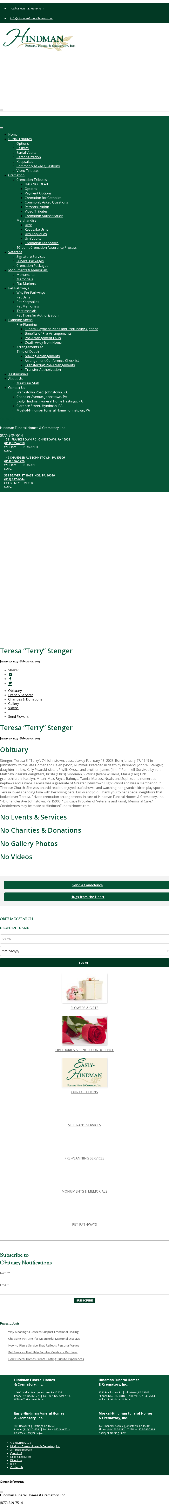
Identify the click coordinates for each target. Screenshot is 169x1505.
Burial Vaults (26, 152)
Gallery (13, 703)
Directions (16, 1460)
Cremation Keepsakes (42, 243)
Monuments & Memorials (28, 270)
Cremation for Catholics (43, 197)
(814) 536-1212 (116, 1429)
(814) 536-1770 (22, 76)
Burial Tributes (20, 139)
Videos (13, 708)
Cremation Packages (32, 265)
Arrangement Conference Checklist (52, 360)
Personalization (28, 157)
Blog (13, 1464)
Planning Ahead (20, 320)
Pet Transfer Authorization (37, 315)
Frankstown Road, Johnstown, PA (42, 392)
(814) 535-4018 (22, 58)
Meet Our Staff (27, 383)
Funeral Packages (30, 261)
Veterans (15, 252)
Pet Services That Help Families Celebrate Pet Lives (42, 1352)
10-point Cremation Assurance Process (46, 247)
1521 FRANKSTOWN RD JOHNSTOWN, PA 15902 (44, 54)
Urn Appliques (36, 234)
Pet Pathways (18, 288)
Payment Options (38, 193)
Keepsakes (24, 161)
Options (22, 143)
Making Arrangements (42, 356)
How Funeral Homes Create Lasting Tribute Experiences (46, 1359)
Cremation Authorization (44, 216)
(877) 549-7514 (35, 8)
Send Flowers (18, 716)
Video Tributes (27, 170)
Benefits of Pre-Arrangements (48, 333)
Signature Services (30, 256)
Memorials (24, 279)
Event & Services (20, 695)
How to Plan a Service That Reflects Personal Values (43, 1345)
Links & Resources (20, 1457)
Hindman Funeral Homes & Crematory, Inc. (35, 1446)
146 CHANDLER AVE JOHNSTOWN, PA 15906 (42, 72)
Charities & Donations (25, 699)
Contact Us (16, 387)
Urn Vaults (33, 238)
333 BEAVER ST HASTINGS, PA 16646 (37, 90)
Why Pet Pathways (30, 292)
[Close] (1, 127)
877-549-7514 (62, 1396)
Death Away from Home (43, 342)
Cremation (16, 175)
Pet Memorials (27, 306)
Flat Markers (26, 283)
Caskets (22, 148)
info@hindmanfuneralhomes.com (31, 18)
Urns (28, 225)
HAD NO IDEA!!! (36, 184)
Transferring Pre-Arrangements (50, 365)
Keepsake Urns (36, 229)
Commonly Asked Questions (38, 166)
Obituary (15, 690)
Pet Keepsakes (27, 301)
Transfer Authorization (43, 369)
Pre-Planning (26, 324)
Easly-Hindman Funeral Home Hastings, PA (49, 401)
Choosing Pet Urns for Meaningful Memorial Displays (44, 1339)
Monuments (25, 274)
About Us (15, 378)
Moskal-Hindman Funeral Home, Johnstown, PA (53, 410)
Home (13, 134)
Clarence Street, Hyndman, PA (39, 405)
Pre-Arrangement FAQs (43, 338)
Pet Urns (23, 297)
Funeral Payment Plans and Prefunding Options (61, 329)
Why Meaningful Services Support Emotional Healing (43, 1332)
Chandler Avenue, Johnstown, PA (41, 396)
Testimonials (26, 311)
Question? (16, 1453)
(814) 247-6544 (22, 94)
